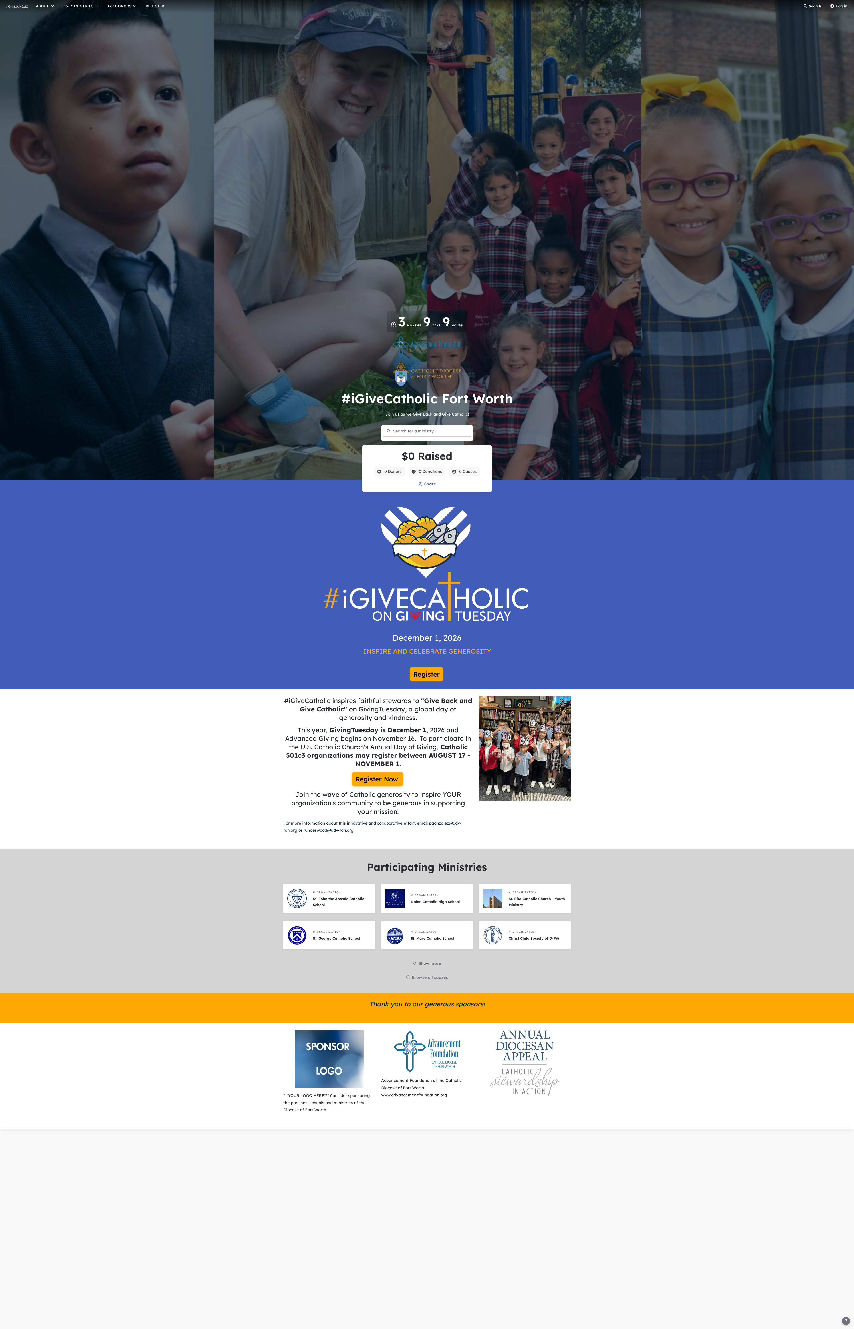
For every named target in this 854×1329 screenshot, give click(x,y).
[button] (427, 1051)
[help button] (846, 1321)
